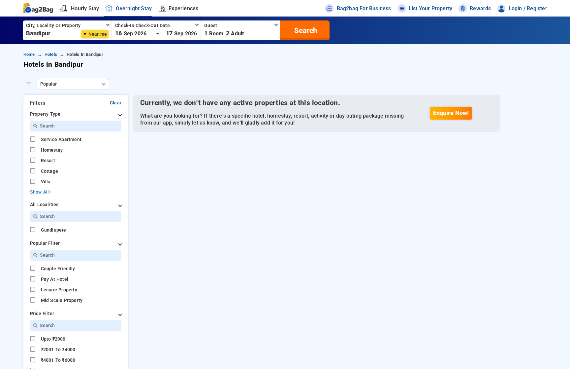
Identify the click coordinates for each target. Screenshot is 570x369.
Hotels (51, 54)
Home (29, 54)
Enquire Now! (451, 113)
